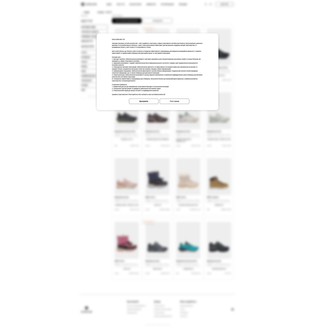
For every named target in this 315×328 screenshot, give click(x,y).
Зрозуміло (143, 101)
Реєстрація (174, 101)
